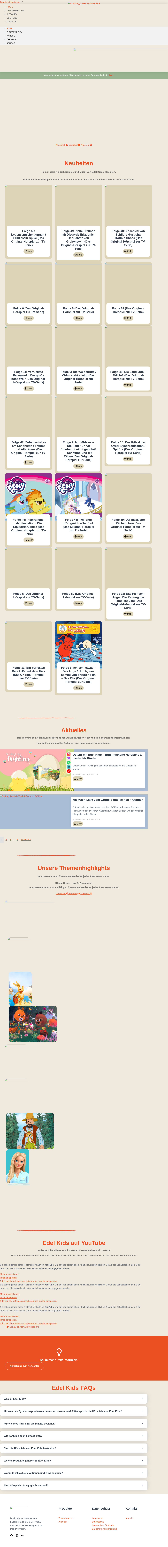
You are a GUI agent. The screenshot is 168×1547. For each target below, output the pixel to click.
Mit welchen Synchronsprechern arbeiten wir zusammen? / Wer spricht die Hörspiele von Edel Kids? (63, 1411)
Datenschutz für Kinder (103, 1525)
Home (9, 28)
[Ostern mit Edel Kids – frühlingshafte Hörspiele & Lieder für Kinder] (37, 770)
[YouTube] (22, 1535)
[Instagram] (17, 1535)
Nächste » (26, 839)
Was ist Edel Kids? (15, 1399)
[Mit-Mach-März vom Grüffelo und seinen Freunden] (21, 796)
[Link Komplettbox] (28, 222)
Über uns (11, 39)
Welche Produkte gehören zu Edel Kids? (27, 1460)
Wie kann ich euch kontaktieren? (23, 1436)
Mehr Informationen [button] (9, 1274)
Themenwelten (14, 32)
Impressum (97, 1518)
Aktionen (11, 36)
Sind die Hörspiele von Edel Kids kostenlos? (30, 1448)
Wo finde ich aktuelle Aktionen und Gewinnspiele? (33, 1473)
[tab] (73, 1399)
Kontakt (11, 21)
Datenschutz (98, 1522)
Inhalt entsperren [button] (8, 1278)
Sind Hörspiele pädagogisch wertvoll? (26, 1485)
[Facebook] (11, 1535)
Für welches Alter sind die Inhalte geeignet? (29, 1423)
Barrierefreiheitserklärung (104, 1529)
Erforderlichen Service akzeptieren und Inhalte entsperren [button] (28, 1281)
